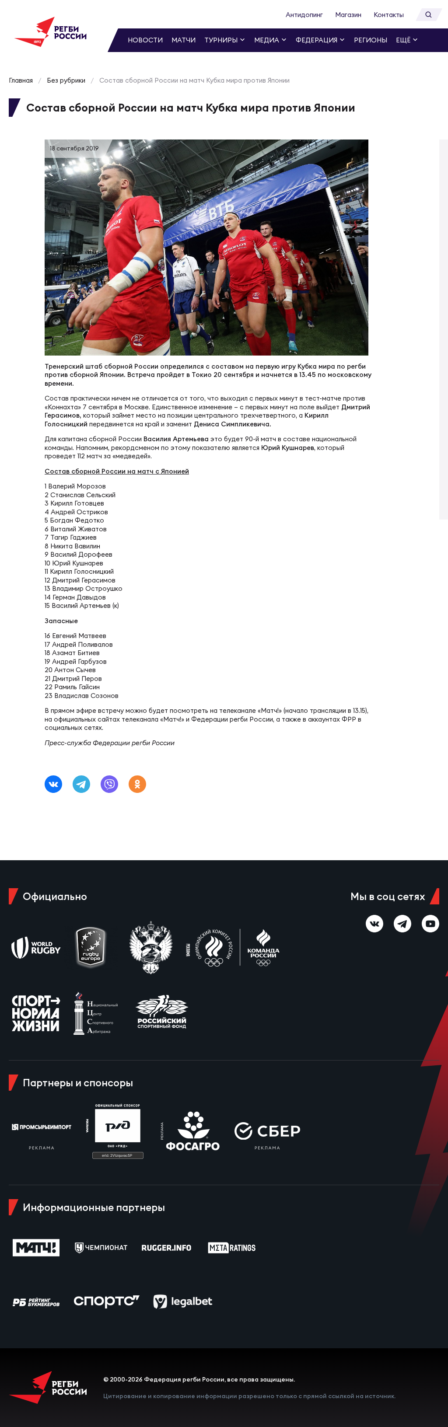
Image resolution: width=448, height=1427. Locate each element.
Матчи (184, 40)
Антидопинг (304, 14)
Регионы (370, 40)
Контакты (389, 14)
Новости (145, 40)
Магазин (348, 14)
